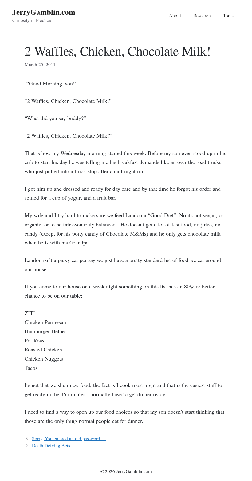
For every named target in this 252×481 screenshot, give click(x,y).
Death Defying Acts (51, 445)
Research (202, 15)
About (175, 15)
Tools (228, 15)
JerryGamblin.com (43, 12)
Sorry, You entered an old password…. (69, 438)
